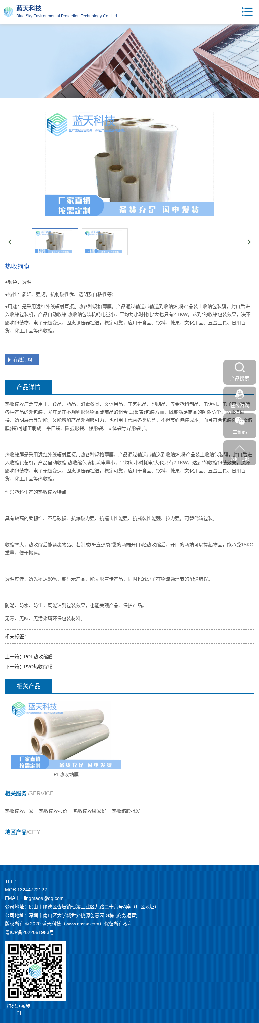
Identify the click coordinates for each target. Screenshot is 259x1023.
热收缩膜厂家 (19, 811)
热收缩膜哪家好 (89, 811)
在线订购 (22, 359)
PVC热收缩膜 (38, 666)
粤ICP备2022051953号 (29, 932)
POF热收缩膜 (38, 656)
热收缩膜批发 (126, 811)
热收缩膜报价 (53, 811)
